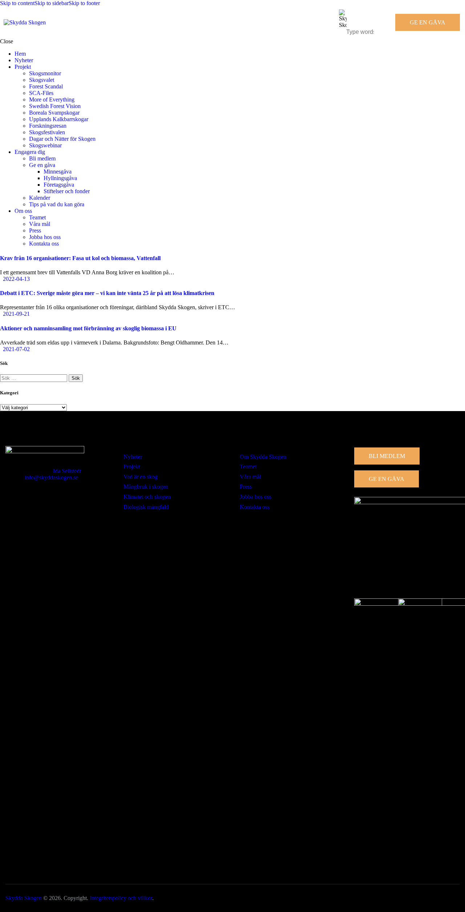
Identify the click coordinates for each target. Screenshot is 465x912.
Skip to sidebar (52, 3)
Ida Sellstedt (67, 471)
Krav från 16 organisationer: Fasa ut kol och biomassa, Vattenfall (80, 258)
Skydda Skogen (23, 898)
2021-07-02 (16, 349)
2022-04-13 (16, 279)
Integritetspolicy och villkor (121, 898)
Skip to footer (84, 3)
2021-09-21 (16, 314)
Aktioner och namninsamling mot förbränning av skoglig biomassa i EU (88, 328)
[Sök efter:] (34, 378)
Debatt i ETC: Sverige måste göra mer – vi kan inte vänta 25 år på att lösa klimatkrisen (107, 293)
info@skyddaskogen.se (51, 477)
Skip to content (17, 3)
